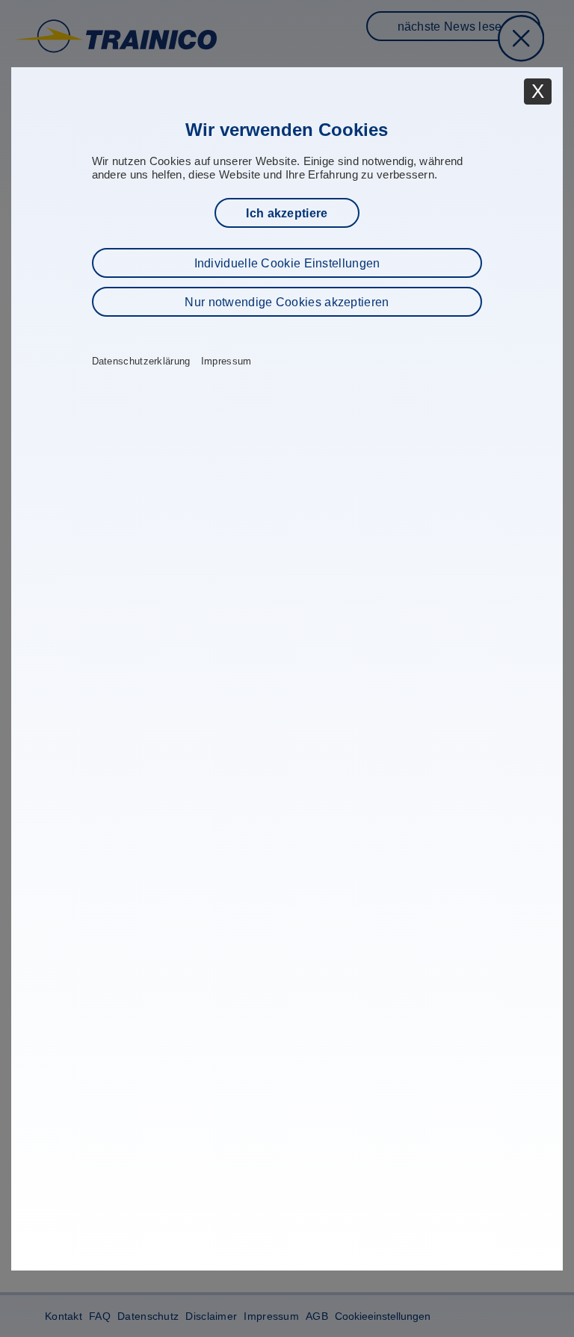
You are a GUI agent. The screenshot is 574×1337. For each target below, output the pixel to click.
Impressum (226, 361)
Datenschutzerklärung (141, 361)
